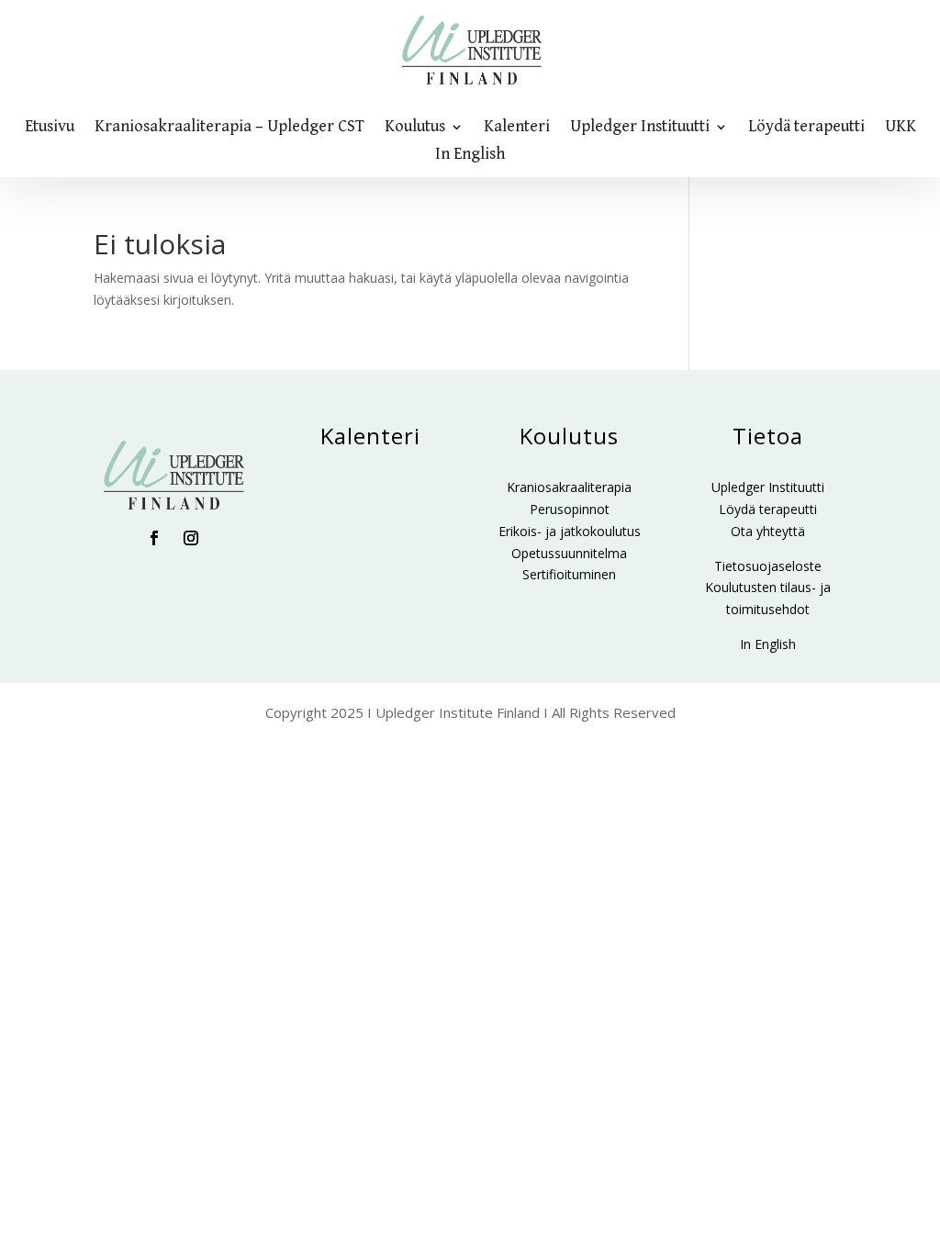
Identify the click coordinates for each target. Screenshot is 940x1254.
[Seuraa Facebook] (154, 538)
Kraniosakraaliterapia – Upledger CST (229, 128)
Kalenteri (517, 128)
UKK (900, 128)
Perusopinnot (570, 509)
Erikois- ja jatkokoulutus (569, 531)
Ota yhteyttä (768, 531)
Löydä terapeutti (806, 128)
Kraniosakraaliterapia (569, 487)
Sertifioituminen (569, 574)
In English (470, 155)
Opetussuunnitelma (569, 553)
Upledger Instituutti (640, 128)
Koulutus (415, 128)
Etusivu (49, 128)
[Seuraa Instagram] (191, 538)
